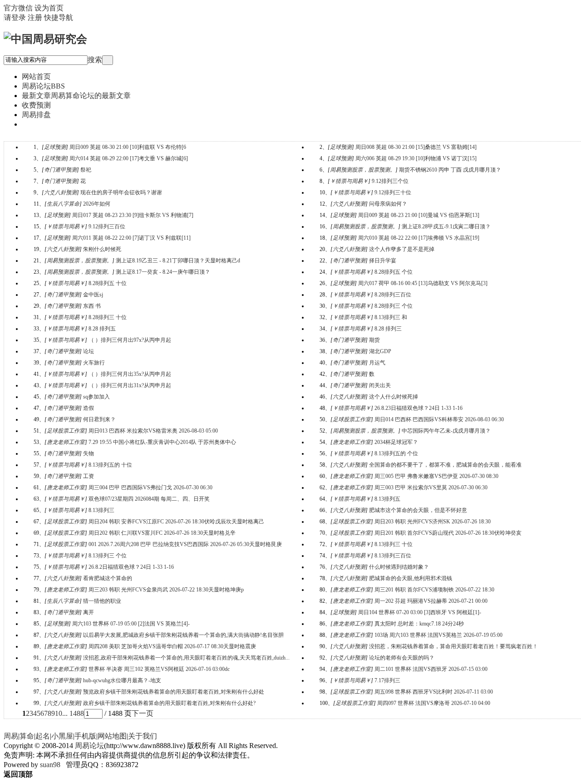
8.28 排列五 (102, 328)
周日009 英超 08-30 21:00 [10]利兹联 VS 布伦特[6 (127, 147)
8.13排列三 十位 (393, 544)
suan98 (50, 764)
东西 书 (92, 306)
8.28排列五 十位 (108, 283)
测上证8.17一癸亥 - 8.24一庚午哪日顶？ (163, 272)
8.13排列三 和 (390, 317)
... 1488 (73, 713)
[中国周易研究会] (45, 39)
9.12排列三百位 (107, 226)
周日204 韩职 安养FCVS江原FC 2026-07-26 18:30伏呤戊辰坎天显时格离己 (176, 521)
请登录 (15, 17)
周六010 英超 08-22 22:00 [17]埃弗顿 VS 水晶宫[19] (418, 238)
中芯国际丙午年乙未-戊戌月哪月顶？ (446, 431)
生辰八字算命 (63, 204)
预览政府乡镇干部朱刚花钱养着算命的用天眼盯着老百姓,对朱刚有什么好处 (173, 692)
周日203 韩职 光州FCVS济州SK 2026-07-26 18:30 (432, 521)
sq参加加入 (96, 397)
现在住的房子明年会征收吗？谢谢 (121, 192)
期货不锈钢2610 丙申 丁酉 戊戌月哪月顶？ (450, 170)
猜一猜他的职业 (102, 601)
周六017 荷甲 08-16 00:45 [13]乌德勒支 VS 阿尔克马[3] (422, 283)
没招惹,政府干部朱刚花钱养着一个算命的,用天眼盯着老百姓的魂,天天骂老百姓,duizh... (186, 658)
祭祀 (85, 170)
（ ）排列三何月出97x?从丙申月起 (130, 340)
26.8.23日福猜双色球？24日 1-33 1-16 (418, 408)
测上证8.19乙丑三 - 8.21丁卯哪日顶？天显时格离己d (178, 260)
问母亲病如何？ (388, 204)
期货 (374, 340)
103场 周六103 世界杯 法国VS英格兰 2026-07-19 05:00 (438, 635)
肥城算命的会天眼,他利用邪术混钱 (410, 578)
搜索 (95, 60)
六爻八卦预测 (60, 192)
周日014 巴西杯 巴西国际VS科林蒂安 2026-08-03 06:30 (439, 419)
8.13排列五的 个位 (396, 453)
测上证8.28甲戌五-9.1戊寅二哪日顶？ (446, 226)
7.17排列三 (387, 680)
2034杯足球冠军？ (396, 442)
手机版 (85, 736)
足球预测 (55, 147)
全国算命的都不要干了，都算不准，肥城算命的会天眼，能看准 (445, 465)
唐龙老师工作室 (66, 442)
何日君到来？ (99, 419)
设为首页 (49, 8)
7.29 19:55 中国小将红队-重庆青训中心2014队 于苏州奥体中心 (162, 442)
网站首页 (36, 76)
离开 (88, 612)
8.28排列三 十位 (108, 317)
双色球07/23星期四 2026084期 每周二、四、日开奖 (149, 499)
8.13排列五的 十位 (110, 465)
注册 (35, 17)
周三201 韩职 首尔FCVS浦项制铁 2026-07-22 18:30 (434, 589)
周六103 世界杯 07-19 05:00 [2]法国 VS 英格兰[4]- (131, 623)
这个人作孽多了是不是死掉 (401, 249)
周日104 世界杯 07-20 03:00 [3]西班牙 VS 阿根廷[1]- (419, 612)
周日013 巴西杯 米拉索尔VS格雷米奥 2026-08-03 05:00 (153, 431)
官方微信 (18, 8)
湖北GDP (380, 351)
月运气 (377, 362)
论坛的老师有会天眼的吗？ (401, 658)
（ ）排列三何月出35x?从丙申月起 (130, 374)
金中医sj (93, 294)
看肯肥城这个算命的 (107, 578)
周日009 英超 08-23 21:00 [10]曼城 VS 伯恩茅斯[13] (418, 215)
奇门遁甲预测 (60, 170)
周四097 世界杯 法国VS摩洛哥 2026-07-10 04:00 (433, 703)
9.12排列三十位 (392, 192)
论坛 (88, 351)
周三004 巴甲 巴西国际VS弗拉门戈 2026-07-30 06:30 (150, 487)
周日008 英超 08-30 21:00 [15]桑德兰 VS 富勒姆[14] (416, 147)
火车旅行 (94, 362)
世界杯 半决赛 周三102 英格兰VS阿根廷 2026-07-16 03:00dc (159, 669)
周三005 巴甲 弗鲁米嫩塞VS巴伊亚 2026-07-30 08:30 (436, 476)
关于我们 (142, 736)
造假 (88, 408)
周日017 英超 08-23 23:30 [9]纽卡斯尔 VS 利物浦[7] (132, 215)
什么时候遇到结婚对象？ (399, 567)
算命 (27, 736)
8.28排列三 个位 (393, 306)
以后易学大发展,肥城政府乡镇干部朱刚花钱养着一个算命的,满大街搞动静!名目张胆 (183, 635)
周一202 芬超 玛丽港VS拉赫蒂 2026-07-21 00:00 (430, 601)
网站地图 (112, 736)
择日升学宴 (382, 260)
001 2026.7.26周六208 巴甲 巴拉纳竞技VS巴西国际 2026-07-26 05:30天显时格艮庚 (185, 544)
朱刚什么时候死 (102, 249)
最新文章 (76, 95)
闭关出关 (380, 385)
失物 (88, 453)
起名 (42, 736)
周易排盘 (36, 114)
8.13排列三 (101, 510)
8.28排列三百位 (392, 294)
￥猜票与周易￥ (349, 181)
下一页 (142, 713)
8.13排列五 (387, 499)
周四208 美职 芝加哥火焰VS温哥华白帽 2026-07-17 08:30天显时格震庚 (172, 646)
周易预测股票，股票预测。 (362, 170)
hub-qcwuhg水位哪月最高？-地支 (122, 680)
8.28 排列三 (388, 328)
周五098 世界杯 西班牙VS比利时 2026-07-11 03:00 (433, 692)
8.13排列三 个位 (108, 555)
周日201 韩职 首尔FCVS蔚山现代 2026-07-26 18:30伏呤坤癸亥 (448, 533)
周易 (11, 736)
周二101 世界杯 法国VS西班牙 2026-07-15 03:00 (430, 669)
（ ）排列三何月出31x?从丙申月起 (130, 385)
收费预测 (36, 105)
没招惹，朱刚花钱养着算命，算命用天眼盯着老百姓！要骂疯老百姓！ (453, 646)
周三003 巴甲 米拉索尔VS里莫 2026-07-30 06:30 (430, 487)
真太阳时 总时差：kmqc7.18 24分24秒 (419, 623)
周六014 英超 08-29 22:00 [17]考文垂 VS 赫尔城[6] (128, 158)
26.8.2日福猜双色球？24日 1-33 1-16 (131, 567)
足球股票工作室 (352, 419)
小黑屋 (62, 736)
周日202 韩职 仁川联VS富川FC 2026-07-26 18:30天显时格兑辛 (162, 533)
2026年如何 (96, 204)
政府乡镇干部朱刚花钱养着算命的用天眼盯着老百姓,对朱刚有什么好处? (169, 703)
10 (58, 713)
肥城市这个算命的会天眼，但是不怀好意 (418, 510)
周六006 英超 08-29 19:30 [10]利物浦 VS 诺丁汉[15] (416, 158)
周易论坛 (43, 86)
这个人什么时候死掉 (393, 397)
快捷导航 (58, 17)
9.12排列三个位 (390, 181)
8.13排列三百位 (392, 555)
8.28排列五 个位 (393, 272)
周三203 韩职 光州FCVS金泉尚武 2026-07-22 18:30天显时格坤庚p (166, 589)
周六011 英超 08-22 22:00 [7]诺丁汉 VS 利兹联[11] (131, 238)
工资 (88, 476)
